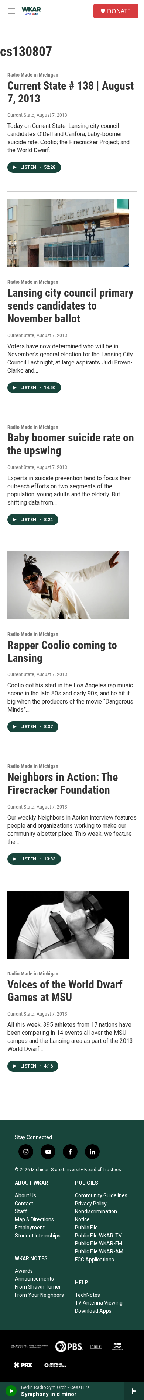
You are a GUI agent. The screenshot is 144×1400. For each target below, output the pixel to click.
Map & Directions (34, 1219)
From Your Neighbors (39, 1295)
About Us (25, 1195)
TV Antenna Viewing (99, 1303)
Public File (86, 1227)
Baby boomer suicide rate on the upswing (70, 444)
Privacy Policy (91, 1204)
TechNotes (87, 1295)
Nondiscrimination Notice (96, 1215)
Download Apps (93, 1311)
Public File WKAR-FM (98, 1243)
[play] (11, 1390)
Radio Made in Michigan (32, 75)
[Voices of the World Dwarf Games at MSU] (68, 925)
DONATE (119, 11)
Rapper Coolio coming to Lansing (62, 651)
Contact (24, 1204)
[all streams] (134, 1391)
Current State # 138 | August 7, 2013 (70, 92)
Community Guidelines (101, 1195)
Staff (21, 1211)
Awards (24, 1271)
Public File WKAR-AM (99, 1251)
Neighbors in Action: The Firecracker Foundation (62, 783)
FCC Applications (94, 1260)
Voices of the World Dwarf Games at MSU (65, 991)
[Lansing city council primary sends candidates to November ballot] (68, 233)
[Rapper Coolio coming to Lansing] (68, 585)
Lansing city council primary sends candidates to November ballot (70, 305)
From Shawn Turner (38, 1287)
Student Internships (38, 1236)
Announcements (34, 1279)
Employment (30, 1227)
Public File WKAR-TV (98, 1236)
